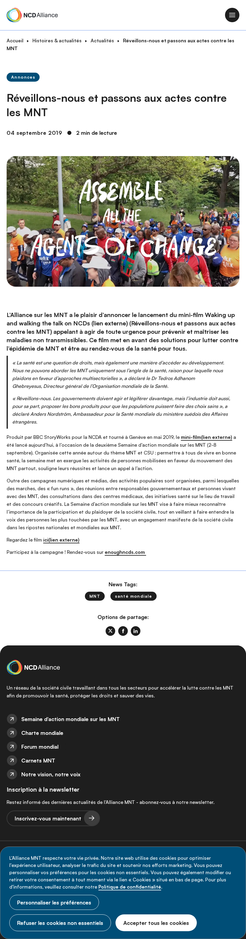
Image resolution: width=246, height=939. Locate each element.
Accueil (15, 41)
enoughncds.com (125, 552)
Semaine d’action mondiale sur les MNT (70, 719)
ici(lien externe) (61, 540)
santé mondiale (133, 596)
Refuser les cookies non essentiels (60, 922)
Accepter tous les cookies (156, 922)
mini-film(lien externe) (206, 437)
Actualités (102, 41)
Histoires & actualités (57, 41)
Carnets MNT (38, 760)
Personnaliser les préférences (54, 902)
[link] (110, 631)
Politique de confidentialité (129, 887)
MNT (94, 596)
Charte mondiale (42, 732)
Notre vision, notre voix (50, 774)
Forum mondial (39, 746)
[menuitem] (123, 719)
